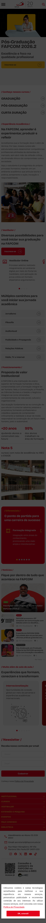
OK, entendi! (23, 914)
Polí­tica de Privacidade (13, 907)
